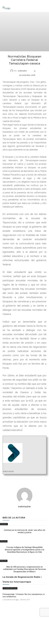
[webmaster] (12, 70)
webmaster (22, 71)
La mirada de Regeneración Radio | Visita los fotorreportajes (22, 579)
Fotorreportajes (10, 588)
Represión (24, 79)
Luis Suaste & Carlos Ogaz (11, 600)
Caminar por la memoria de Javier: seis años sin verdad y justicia (24, 531)
